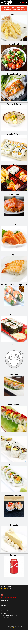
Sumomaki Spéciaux (14, 495)
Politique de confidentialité (6, 610)
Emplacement (3, 605)
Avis (2, 607)
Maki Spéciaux (14, 405)
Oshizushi (13, 374)
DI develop (16, 624)
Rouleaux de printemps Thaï (14, 284)
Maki (14, 435)
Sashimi (14, 224)
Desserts (14, 525)
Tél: (5, 617)
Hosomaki (14, 314)
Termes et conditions (5, 609)
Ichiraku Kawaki (6, 586)
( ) (24, 2)
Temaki (14, 344)
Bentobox (14, 164)
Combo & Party (14, 134)
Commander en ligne (5, 603)
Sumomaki (14, 465)
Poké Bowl (14, 44)
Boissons (14, 555)
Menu (2, 602)
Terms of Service (16, 627)
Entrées (14, 14)
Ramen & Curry (14, 104)
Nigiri (14, 254)
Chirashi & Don (14, 74)
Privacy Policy (8, 627)
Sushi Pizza (14, 194)
